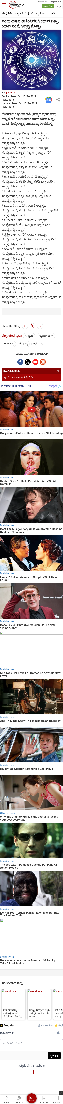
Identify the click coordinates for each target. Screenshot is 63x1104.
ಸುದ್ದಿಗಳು (7, 13)
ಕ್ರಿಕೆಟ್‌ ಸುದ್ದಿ (9, 343)
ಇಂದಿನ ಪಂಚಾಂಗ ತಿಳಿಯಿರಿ (18, 377)
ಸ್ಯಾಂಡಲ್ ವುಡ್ (24, 13)
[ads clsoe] (61, 1093)
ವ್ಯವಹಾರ (41, 13)
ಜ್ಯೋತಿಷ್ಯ (23, 343)
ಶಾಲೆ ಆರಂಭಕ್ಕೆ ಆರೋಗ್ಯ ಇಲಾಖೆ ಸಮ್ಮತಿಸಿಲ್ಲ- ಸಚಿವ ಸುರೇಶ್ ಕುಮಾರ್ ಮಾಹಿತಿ (11, 1013)
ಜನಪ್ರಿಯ (55, 13)
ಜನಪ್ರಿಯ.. (38, 343)
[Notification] (58, 5)
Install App (48, 5)
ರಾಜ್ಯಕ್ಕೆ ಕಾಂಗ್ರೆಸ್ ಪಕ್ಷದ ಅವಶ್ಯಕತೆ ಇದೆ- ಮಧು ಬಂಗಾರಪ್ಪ (39, 1013)
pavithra (10, 92)
